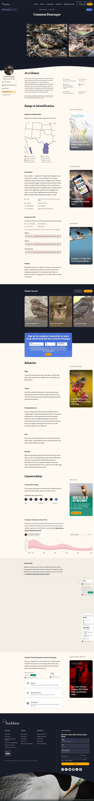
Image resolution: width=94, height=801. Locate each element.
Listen (90, 9)
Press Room (24, 739)
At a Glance (7, 82)
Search (77, 4)
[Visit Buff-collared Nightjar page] (60, 311)
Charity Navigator (8, 753)
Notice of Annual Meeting (11, 742)
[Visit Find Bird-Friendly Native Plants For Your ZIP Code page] (81, 388)
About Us (42, 4)
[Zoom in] (78, 580)
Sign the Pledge (76, 513)
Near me (83, 4)
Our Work (35, 4)
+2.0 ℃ (84, 592)
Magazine (85, 1)
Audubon (5, 3)
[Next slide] (92, 40)
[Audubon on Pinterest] (80, 769)
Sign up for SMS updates (27, 743)
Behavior (6, 88)
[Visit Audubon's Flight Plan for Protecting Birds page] (81, 245)
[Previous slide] (1, 40)
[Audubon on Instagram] (62, 769)
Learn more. (57, 229)
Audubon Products (41, 736)
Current (84, 589)
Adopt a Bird (88, 291)
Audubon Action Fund (10, 747)
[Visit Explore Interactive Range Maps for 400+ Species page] (81, 131)
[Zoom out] (78, 582)
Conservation (7, 91)
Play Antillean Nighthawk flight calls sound (46, 298)
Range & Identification (10, 85)
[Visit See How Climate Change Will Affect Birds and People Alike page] (81, 679)
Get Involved (59, 4)
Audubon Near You (41, 734)
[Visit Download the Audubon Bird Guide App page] (81, 188)
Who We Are (8, 734)
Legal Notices (22, 760)
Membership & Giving (69, 4)
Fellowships (24, 736)
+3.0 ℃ (90, 592)
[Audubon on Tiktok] (76, 769)
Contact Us (23, 741)
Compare (78, 291)
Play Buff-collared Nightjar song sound (70, 298)
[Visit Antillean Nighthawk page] (36, 311)
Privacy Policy (53, 346)
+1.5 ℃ (90, 589)
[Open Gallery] (65, 26)
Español (90, 1)
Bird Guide (44, 9)
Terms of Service (60, 346)
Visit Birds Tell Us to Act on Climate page (81, 499)
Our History (7, 736)
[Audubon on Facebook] (66, 769)
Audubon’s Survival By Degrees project (37, 574)
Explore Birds (50, 4)
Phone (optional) (61, 343)
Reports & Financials (10, 745)
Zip (46, 343)
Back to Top (7, 95)
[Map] (49, 616)
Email (31, 343)
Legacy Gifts (40, 741)
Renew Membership (41, 743)
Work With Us (24, 734)
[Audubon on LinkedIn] (73, 769)
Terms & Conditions (68, 760)
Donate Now (40, 739)
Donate (90, 4)
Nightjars (52, 9)
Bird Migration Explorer (77, 116)
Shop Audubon (79, 1)
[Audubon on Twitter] (69, 769)
